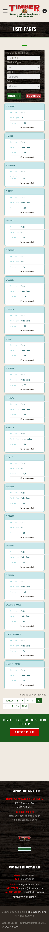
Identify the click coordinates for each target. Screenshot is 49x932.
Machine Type (14, 62)
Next (24, 706)
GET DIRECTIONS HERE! (24, 897)
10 (27, 700)
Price (9, 81)
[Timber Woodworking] (24, 11)
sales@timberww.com (28, 884)
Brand (10, 71)
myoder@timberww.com (31, 888)
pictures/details (28, 128)
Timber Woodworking (36, 911)
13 (6, 706)
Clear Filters (33, 95)
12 (39, 700)
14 (11, 706)
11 (33, 700)
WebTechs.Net (12, 926)
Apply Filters (14, 96)
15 (17, 706)
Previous (9, 700)
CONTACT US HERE (24, 732)
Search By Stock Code (18, 53)
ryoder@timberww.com (33, 892)
